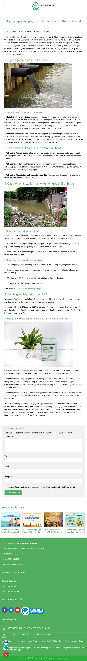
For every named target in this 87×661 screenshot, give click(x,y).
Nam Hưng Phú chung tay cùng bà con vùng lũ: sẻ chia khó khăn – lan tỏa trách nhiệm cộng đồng (45, 641)
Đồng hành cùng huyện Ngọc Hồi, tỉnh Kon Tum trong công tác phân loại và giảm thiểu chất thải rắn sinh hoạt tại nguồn (46, 649)
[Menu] (3, 5)
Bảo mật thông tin (9, 581)
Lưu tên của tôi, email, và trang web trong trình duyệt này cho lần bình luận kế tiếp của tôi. (41, 487)
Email (7, 466)
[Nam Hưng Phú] (43, 5)
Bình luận (9, 437)
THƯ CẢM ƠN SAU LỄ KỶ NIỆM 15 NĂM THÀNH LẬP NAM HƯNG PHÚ (53, 533)
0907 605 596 (13, 559)
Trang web (8, 477)
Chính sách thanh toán (10, 591)
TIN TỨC (43, 18)
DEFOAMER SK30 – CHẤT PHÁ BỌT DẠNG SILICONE (29, 628)
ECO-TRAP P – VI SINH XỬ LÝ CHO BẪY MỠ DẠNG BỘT (30, 635)
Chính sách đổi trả (9, 586)
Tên (6, 456)
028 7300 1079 (16, 554)
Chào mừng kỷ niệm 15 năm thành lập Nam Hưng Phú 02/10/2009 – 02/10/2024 (75, 533)
